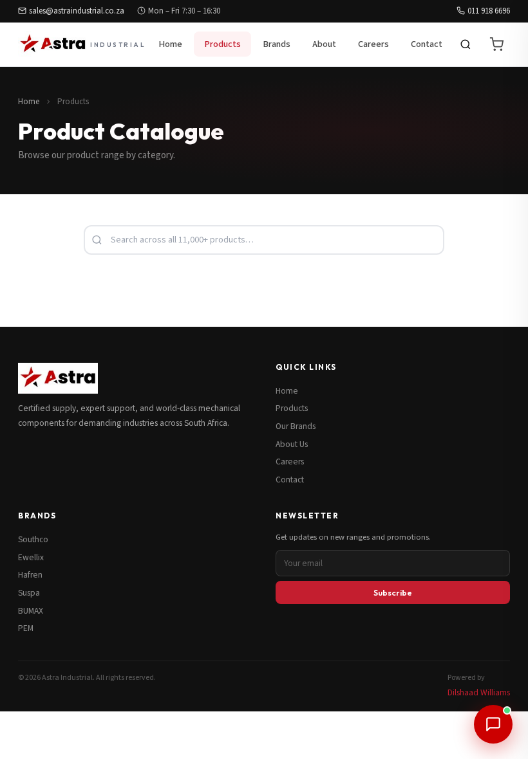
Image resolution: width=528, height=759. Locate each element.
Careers (373, 44)
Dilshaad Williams (479, 692)
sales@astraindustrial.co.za (76, 11)
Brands (276, 44)
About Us (292, 444)
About (324, 44)
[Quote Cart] (496, 44)
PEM (25, 628)
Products (222, 44)
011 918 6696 (488, 11)
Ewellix (31, 557)
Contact (426, 44)
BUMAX (30, 611)
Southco (33, 539)
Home (170, 44)
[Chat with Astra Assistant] (493, 724)
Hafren (30, 575)
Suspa (29, 593)
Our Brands (296, 426)
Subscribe (392, 592)
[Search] (465, 44)
